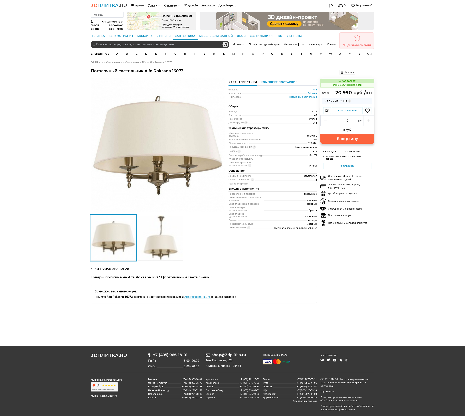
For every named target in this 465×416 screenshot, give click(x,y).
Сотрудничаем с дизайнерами (345, 208)
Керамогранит (121, 36)
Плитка (99, 36)
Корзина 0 (363, 5)
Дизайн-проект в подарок (342, 193)
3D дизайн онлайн (357, 45)
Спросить (348, 166)
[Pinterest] (347, 360)
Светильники (262, 36)
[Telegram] (341, 360)
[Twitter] (328, 360)
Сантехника (185, 36)
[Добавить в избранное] (367, 110)
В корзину (347, 138)
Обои (242, 36)
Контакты (208, 5)
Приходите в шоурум (339, 215)
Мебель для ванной (216, 36)
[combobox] (160, 44)
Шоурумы (137, 5)
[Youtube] (334, 360)
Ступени (164, 36)
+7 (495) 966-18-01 (170, 354)
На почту (348, 72)
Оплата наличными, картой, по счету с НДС (344, 186)
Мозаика (145, 36)
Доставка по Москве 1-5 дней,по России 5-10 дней (345, 178)
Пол (280, 36)
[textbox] (160, 44)
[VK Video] (322, 360)
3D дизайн (191, 5)
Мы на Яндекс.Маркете (104, 395)
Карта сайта (327, 391)
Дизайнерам (227, 5)
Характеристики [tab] (243, 82)
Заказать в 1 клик (347, 110)
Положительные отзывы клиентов (347, 223)
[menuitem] (137, 5)
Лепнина (294, 36)
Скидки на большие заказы (343, 201)
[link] (98, 62)
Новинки (238, 44)
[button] (326, 120)
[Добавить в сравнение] (327, 110)
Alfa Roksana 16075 (197, 297)
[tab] (278, 82)
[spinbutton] (347, 120)
